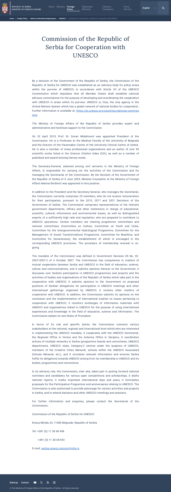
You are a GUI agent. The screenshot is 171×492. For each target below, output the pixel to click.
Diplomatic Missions (87, 8)
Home (52, 6)
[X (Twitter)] (41, 482)
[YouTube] (35, 482)
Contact (25, 482)
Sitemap (14, 482)
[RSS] (48, 482)
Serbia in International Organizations (43, 18)
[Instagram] (54, 482)
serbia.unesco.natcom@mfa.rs (60, 448)
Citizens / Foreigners (107, 8)
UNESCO (62, 18)
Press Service (127, 8)
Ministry (61, 6)
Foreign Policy (71, 8)
